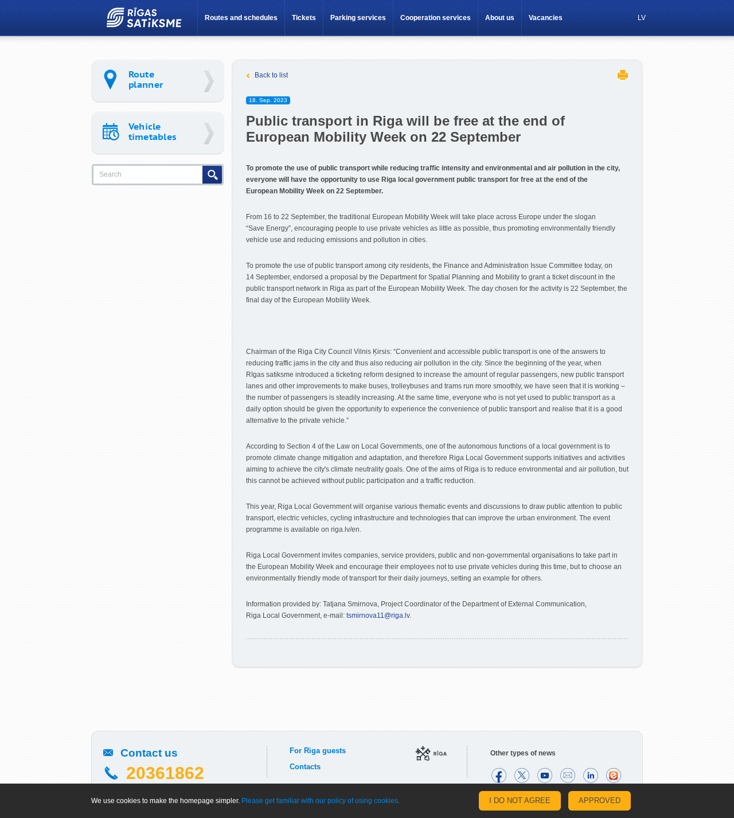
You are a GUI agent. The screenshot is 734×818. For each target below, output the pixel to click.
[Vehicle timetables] (157, 132)
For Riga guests (318, 750)
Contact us (149, 753)
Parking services (358, 18)
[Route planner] (157, 80)
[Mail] (567, 775)
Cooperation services (435, 18)
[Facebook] (498, 775)
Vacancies (546, 18)
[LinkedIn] (590, 775)
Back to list (271, 75)
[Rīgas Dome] (431, 754)
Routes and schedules (241, 18)
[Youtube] (544, 775)
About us (499, 18)
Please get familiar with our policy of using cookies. (320, 801)
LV (642, 18)
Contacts (305, 766)
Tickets (304, 18)
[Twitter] (521, 775)
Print (622, 74)
